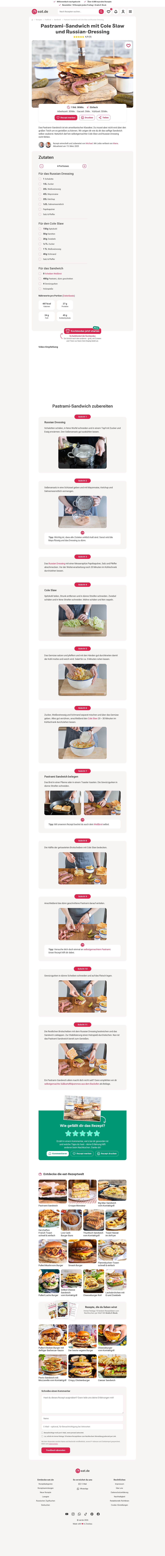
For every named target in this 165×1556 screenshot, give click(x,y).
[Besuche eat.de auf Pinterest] (92, 1514)
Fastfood (48, 20)
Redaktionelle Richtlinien (119, 1501)
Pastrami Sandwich (48, 1205)
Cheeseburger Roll (92, 1295)
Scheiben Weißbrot (53, 274)
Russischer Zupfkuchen (45, 1501)
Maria (115, 143)
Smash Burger (75, 1265)
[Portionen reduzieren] (41, 166)
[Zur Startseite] (40, 11)
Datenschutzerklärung (119, 1492)
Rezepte (39, 20)
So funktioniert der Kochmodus (82, 336)
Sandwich (57, 20)
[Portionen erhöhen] (84, 166)
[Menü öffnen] (130, 11)
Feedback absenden (55, 1450)
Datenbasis (68, 295)
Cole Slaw (92, 718)
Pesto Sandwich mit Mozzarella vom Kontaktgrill (52, 1379)
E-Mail (84, 1484)
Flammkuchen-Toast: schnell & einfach (108, 1264)
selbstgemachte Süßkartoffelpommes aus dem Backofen (71, 1084)
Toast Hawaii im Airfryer (112, 1234)
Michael (89, 143)
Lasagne (45, 1497)
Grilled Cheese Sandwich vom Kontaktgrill (69, 1293)
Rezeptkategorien (46, 1484)
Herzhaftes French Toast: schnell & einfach (47, 1233)
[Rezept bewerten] (82, 1133)
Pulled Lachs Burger (48, 1295)
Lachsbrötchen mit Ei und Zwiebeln (115, 1294)
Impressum (119, 1484)
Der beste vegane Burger (80, 1350)
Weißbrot (98, 824)
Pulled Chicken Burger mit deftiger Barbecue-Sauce (51, 1349)
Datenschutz (53, 1444)
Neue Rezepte (45, 1492)
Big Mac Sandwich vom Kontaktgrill (107, 1204)
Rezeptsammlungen (46, 1488)
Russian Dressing (57, 563)
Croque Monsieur (77, 1205)
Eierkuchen (45, 1505)
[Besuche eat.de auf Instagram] (73, 1514)
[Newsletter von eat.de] (82, 1311)
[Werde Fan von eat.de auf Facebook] (98, 1514)
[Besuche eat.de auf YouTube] (67, 1514)
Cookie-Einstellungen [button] (119, 1505)
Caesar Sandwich (106, 1380)
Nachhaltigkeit (119, 1497)
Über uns (119, 1488)
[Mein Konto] (123, 11)
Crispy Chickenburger (79, 1380)
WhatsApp (84, 1489)
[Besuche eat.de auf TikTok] (86, 1514)
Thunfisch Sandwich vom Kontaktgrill (93, 1234)
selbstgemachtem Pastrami (97, 949)
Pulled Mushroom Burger (51, 1265)
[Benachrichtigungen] (116, 11)
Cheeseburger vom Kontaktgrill (106, 1349)
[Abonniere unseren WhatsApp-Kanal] (79, 1514)
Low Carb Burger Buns (67, 1234)
